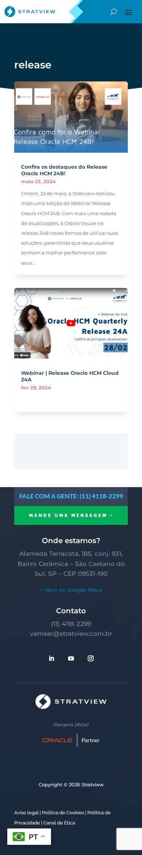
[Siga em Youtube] (71, 658)
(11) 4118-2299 (71, 623)
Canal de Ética (59, 823)
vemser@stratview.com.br (71, 633)
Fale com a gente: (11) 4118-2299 (71, 496)
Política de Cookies (63, 812)
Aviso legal (26, 812)
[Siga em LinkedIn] (51, 658)
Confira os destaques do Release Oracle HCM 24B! (64, 170)
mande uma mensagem (68, 515)
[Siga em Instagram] (90, 658)
